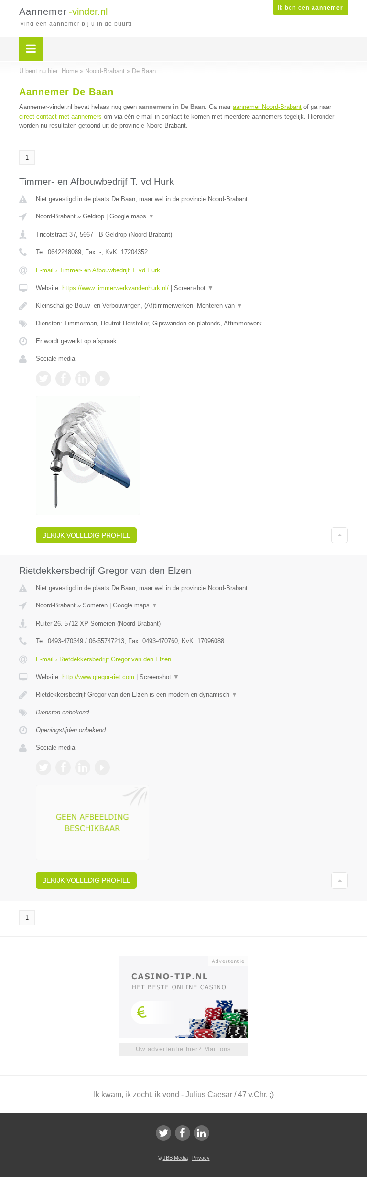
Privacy (201, 1158)
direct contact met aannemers (60, 116)
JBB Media (175, 1158)
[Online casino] (190, 960)
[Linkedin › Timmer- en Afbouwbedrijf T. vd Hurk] (82, 378)
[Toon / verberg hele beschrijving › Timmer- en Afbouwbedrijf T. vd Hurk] (192, 306)
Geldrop (93, 216)
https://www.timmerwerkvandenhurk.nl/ (115, 288)
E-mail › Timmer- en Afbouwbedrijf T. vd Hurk (98, 270)
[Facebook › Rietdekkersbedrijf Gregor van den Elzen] (63, 767)
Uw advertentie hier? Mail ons (183, 1049)
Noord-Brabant (56, 216)
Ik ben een (310, 7)
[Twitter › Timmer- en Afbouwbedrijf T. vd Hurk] (43, 378)
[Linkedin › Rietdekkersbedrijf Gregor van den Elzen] (82, 767)
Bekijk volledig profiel (86, 535)
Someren (95, 605)
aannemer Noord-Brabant (267, 106)
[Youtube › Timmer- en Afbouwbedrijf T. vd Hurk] (102, 378)
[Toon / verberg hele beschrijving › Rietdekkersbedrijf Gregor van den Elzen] (192, 695)
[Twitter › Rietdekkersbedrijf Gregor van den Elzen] (43, 767)
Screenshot (194, 288)
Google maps (131, 216)
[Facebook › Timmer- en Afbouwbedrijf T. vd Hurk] (63, 378)
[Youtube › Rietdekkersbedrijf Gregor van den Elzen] (102, 767)
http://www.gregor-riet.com (98, 676)
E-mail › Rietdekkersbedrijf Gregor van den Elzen (103, 659)
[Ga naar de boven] (339, 535)
